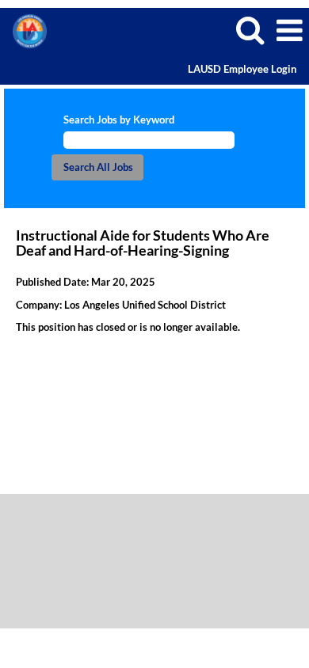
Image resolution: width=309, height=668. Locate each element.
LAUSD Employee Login (242, 69)
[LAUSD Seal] (24, 29)
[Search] (249, 29)
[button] (289, 30)
